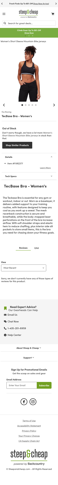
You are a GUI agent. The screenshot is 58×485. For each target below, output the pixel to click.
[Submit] (5, 23)
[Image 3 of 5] (29, 105)
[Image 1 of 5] (22, 105)
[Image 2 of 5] (25, 105)
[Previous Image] (4, 105)
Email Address (13, 379)
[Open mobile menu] (4, 14)
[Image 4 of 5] (32, 105)
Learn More (45, 167)
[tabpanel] (29, 271)
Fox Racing (6, 112)
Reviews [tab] (23, 247)
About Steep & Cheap (27, 347)
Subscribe (44, 385)
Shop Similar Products (17, 145)
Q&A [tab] (36, 247)
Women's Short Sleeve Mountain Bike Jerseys (23, 41)
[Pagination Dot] (25, 36)
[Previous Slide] (2, 3)
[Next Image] (54, 105)
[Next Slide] (56, 3)
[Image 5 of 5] (35, 105)
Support (27, 357)
